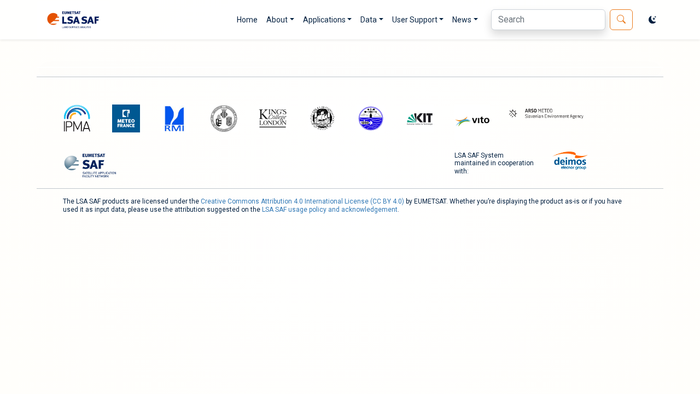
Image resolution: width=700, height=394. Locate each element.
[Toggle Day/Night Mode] (652, 20)
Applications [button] (324, 19)
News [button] (461, 19)
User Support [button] (415, 19)
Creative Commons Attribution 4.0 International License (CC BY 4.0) (302, 201)
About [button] (277, 19)
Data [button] (368, 19)
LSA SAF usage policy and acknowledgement (330, 209)
